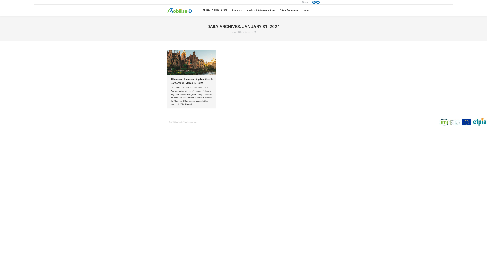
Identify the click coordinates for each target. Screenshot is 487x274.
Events (173, 87)
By (187, 87)
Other (178, 87)
